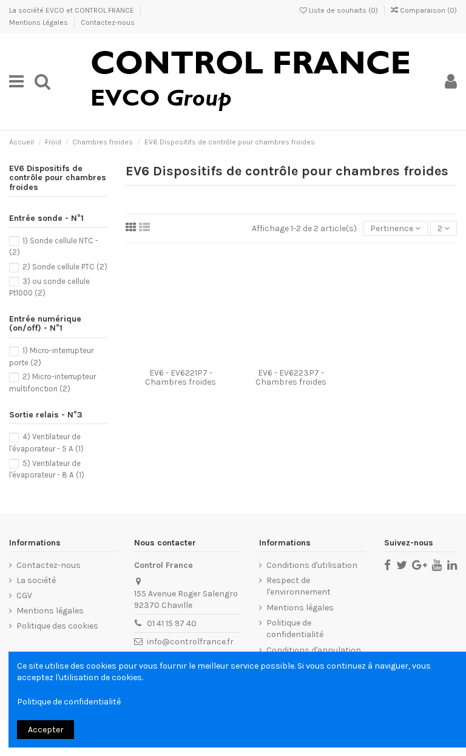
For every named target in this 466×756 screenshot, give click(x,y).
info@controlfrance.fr (190, 641)
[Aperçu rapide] (197, 357)
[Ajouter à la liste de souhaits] (163, 357)
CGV (24, 595)
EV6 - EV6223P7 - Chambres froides (290, 377)
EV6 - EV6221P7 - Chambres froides (180, 377)
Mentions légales (50, 611)
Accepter (46, 729)
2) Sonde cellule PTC (64, 266)
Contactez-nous (108, 22)
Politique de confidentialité (294, 629)
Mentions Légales (39, 22)
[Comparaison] (180, 357)
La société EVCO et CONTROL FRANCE (72, 10)
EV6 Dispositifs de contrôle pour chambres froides (57, 177)
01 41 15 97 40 (172, 623)
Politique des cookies (57, 626)
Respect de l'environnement (298, 586)
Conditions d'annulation (313, 650)
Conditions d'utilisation (311, 565)
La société (36, 580)
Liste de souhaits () (343, 10)
